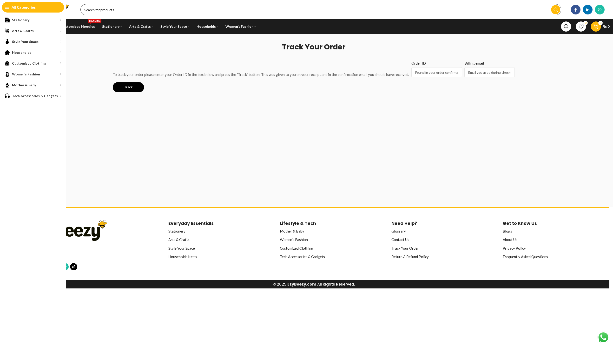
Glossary (398, 231)
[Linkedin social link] (588, 9)
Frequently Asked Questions (525, 256)
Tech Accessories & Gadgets (302, 256)
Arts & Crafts (179, 239)
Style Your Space (181, 248)
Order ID (418, 63)
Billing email (474, 63)
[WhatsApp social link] (600, 9)
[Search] (555, 9)
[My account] (566, 26)
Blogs (507, 231)
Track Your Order (405, 248)
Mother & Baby (292, 231)
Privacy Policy (514, 248)
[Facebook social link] (575, 9)
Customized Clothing (296, 248)
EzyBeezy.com (301, 284)
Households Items (182, 256)
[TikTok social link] (73, 266)
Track (128, 87)
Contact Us (400, 239)
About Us (510, 239)
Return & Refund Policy (410, 256)
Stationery (176, 231)
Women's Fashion (294, 239)
